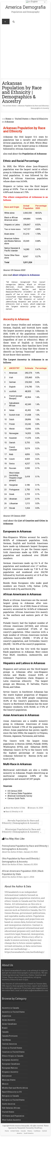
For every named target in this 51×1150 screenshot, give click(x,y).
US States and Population (13, 1116)
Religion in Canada (10, 1096)
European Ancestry (10, 1060)
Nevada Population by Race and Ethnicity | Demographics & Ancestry (20, 821)
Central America (9, 1044)
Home (14, 106)
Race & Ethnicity (39, 118)
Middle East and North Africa (15, 1088)
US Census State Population (20, 793)
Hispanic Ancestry (10, 1072)
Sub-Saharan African (11, 1108)
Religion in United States (13, 1100)
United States (21, 118)
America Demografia (25, 7)
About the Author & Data (15, 808)
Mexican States (8, 1080)
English (34, 1)
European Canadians (11, 1064)
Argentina (6, 1016)
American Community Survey (20, 796)
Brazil (5, 1028)
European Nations (10, 1068)
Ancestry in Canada (10, 1008)
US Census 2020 (15, 791)
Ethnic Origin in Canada (12, 1056)
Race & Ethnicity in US (14, 812)
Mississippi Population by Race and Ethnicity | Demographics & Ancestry (21, 830)
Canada (5, 1032)
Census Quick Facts (16, 798)
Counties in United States (13, 1052)
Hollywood (7, 1076)
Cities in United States (12, 1048)
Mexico (5, 1084)
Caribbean (6, 1040)
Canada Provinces (10, 1036)
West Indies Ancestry (11, 1120)
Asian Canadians (9, 1024)
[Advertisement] (25, 51)
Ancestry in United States (13, 1012)
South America (8, 1104)
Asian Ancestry (8, 1020)
